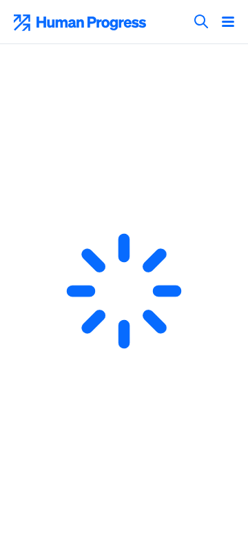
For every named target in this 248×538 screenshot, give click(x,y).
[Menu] (228, 23)
